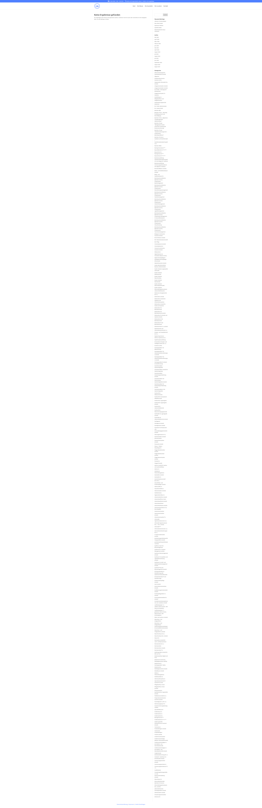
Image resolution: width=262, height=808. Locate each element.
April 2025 (157, 50)
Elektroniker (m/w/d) (159, 296)
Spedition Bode (158, 27)
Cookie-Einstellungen (140, 804)
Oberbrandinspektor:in (160, 678)
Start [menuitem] (134, 6)
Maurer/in (157, 638)
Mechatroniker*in (159, 650)
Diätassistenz (158, 252)
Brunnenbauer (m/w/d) (160, 237)
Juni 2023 (157, 60)
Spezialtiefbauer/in (159, 709)
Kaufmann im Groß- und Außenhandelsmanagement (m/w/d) (161, 564)
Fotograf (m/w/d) (158, 463)
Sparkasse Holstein (159, 25)
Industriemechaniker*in (160, 517)
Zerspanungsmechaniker (160, 794)
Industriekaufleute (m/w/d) (161, 501)
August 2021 (157, 66)
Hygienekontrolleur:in (160, 495)
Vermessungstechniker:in (160, 764)
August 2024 (157, 52)
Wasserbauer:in (158, 779)
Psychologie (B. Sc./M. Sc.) (160, 701)
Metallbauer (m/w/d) (159, 671)
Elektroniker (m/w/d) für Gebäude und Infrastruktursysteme (160, 300)
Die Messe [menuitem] (140, 6)
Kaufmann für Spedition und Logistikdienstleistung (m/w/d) (161, 558)
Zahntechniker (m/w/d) (160, 792)
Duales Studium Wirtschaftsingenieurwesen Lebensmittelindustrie (161, 289)
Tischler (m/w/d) (158, 734)
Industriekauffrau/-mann (160, 499)
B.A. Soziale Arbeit (159, 108)
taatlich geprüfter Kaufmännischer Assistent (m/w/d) (161, 723)
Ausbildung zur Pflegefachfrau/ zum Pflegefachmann (159, 98)
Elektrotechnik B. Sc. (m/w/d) (161, 326)
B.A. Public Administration (161, 106)
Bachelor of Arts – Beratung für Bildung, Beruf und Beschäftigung (161, 114)
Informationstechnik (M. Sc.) (161, 528)
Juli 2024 (156, 54)
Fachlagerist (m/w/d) (159, 423)
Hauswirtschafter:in (159, 488)
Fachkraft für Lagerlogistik (161, 400)
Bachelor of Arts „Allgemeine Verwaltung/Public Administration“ (161, 119)
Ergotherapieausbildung (160, 339)
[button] (165, 14)
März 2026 (157, 41)
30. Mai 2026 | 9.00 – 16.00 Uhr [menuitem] (116, 1)
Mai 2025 (157, 47)
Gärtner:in (157, 469)
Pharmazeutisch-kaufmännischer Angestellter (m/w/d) (161, 692)
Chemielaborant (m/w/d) (160, 244)
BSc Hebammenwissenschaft (161, 239)
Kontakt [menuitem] (165, 6)
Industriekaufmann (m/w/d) (161, 505)
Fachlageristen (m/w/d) (160, 425)
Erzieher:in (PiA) (158, 345)
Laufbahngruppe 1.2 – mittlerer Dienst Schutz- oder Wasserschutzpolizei (161, 606)
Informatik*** (158, 526)
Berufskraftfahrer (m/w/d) (160, 168)
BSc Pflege (157, 242)
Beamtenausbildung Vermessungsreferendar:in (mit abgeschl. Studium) (161, 165)
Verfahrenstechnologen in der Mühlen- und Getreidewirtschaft (160, 744)
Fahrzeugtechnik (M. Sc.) (160, 434)
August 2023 (157, 56)
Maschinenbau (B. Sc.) (160, 633)
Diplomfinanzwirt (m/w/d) (160, 263)
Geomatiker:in (158, 477)
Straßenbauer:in (158, 711)
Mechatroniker (158, 646)
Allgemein (157, 76)
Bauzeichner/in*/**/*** (160, 155)
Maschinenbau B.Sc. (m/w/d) (161, 636)
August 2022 (157, 64)
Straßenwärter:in (158, 713)
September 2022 (158, 62)
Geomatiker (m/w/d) (159, 475)
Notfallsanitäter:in (159, 676)
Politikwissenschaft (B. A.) (160, 695)
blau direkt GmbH (159, 23)
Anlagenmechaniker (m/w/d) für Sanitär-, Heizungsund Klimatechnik (161, 89)
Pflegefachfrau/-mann (160, 684)
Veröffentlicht (158, 770)
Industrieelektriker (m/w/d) (161, 497)
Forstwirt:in (157, 461)
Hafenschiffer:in (158, 486)
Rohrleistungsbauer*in (160, 703)
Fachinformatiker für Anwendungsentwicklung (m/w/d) (160, 385)
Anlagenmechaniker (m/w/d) (161, 86)
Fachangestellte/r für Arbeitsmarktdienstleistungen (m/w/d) (161, 353)
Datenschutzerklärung (122, 804)
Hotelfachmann (158, 492)
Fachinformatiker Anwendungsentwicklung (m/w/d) (160, 375)
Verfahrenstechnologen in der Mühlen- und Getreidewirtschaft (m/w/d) (161, 749)
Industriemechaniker (159, 511)
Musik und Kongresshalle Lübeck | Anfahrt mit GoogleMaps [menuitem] (140, 1)
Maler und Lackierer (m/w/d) (161, 617)
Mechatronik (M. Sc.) (159, 644)
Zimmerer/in (157, 796)
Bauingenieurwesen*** (160, 148)
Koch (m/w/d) (158, 584)
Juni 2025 (157, 45)
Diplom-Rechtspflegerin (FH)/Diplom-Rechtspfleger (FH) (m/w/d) (161, 259)
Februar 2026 (158, 43)
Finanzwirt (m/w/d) (159, 444)
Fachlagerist (157, 421)
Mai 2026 (157, 37)
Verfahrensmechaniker (160, 736)
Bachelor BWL (158, 110)
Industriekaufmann (159, 503)
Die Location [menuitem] (158, 6)
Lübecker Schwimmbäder (160, 21)
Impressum (131, 804)
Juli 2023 (156, 58)
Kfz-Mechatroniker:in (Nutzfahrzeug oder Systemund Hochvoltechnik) (161, 573)
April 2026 (157, 39)
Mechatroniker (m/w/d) (160, 648)
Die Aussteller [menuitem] (149, 6)
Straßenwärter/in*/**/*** (160, 719)
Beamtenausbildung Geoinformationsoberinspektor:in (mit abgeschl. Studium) (161, 159)
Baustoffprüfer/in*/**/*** (160, 150)
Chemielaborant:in (159, 246)
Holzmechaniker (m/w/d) (160, 490)
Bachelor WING (158, 145)
